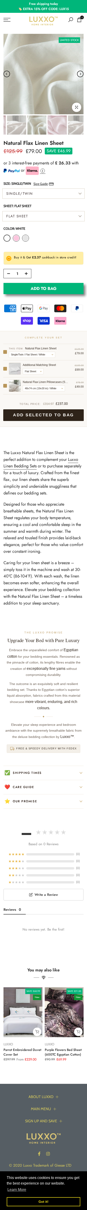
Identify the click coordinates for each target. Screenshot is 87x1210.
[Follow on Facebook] (39, 1154)
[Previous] (6, 74)
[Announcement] (43, 6)
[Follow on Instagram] (48, 1154)
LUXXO (8, 1044)
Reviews (12, 909)
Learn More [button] (16, 1190)
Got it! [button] (43, 1201)
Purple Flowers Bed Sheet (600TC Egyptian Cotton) (63, 1052)
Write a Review (46, 894)
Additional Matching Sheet (39, 365)
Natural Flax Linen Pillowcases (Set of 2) (46, 382)
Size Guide (40, 184)
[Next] (80, 74)
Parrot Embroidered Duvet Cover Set (22, 1052)
